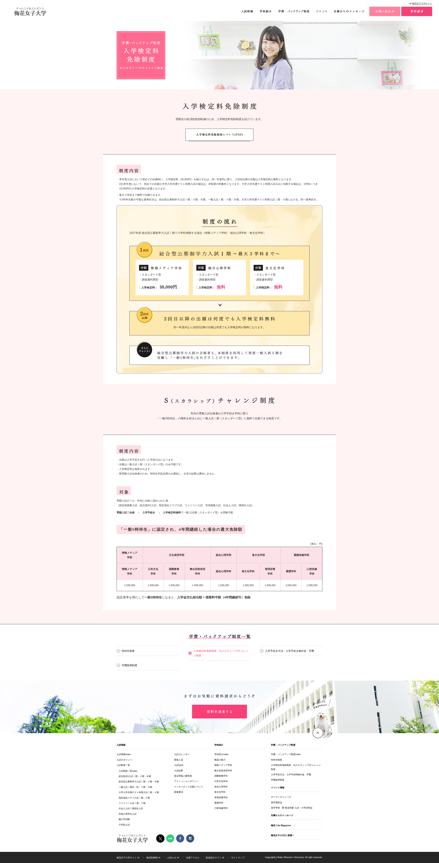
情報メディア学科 (223, 765)
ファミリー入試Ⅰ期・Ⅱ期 (132, 803)
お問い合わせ (384, 11)
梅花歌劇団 (152, 857)
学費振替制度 (129, 665)
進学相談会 (276, 802)
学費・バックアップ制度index (286, 754)
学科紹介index (221, 754)
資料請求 (416, 11)
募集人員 (178, 760)
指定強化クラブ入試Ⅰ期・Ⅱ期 (134, 798)
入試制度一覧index (128, 771)
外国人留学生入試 (128, 814)
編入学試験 (124, 819)
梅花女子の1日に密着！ (282, 835)
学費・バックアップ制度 (293, 11)
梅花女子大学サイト (422, 3)
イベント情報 (321, 11)
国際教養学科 (221, 776)
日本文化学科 (221, 781)
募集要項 (178, 792)
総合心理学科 (221, 786)
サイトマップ (238, 857)
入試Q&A (178, 765)
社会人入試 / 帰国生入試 (131, 808)
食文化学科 (220, 792)
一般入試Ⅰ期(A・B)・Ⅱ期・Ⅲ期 (135, 787)
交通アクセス (192, 857)
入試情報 (247, 11)
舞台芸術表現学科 (223, 770)
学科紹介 (265, 11)
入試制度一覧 (123, 765)
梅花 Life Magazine (281, 825)
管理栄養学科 (221, 797)
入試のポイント (124, 760)
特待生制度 (128, 650)
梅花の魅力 (220, 760)
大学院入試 (124, 824)
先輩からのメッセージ (349, 11)
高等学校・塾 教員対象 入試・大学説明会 (291, 807)
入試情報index (124, 754)
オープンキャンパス (281, 797)
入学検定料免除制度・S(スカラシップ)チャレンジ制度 (220, 653)
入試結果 (178, 770)
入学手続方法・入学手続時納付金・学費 (291, 774)
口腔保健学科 (221, 808)
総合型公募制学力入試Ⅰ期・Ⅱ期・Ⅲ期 (139, 781)
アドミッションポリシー (186, 781)
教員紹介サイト (213, 857)
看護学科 (218, 803)
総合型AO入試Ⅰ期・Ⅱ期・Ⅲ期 (135, 776)
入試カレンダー (182, 754)
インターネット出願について (188, 786)
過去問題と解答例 (183, 776)
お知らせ (171, 857)
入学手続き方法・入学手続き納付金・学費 (289, 650)
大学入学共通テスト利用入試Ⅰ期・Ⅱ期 (139, 792)
